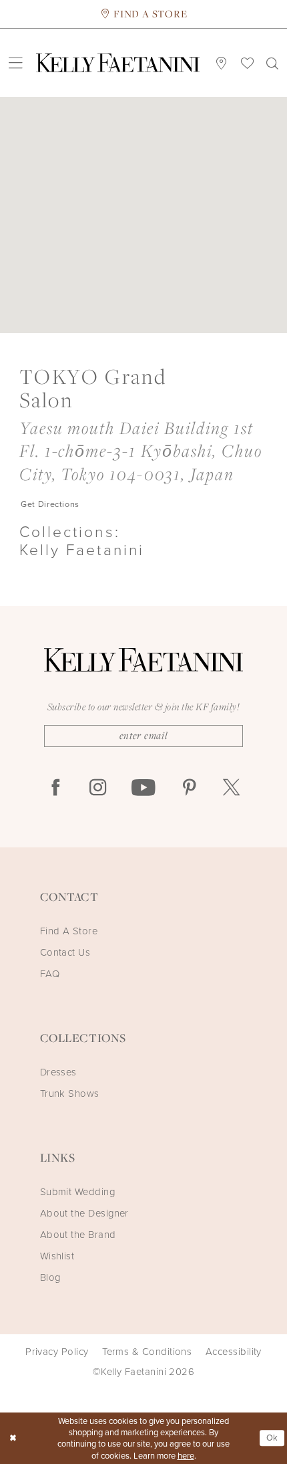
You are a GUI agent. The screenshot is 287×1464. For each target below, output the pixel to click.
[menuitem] (15, 63)
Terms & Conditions (147, 1352)
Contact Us (65, 952)
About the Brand (78, 1234)
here (186, 1455)
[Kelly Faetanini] (118, 63)
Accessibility (234, 1352)
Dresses (58, 1072)
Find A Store (69, 931)
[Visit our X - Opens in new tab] (231, 788)
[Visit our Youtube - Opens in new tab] (143, 788)
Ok (272, 1437)
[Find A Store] (221, 63)
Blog (50, 1277)
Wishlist (57, 1256)
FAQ (49, 973)
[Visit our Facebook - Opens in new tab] (56, 788)
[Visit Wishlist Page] (247, 63)
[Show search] (272, 63)
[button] (15, 63)
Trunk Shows (69, 1093)
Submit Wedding (77, 1191)
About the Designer (84, 1213)
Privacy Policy (56, 1352)
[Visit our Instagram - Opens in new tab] (98, 788)
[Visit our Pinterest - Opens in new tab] (189, 788)
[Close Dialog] (13, 1438)
